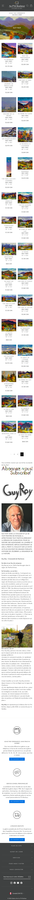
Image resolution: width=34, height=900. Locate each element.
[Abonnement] (17, 470)
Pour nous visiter (16, 863)
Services (16, 857)
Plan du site (16, 845)
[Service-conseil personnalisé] (17, 772)
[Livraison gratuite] (17, 815)
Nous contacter (16, 869)
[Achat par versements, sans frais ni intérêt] (17, 730)
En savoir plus (17, 759)
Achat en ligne (16, 851)
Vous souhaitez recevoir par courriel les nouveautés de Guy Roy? (17, 464)
